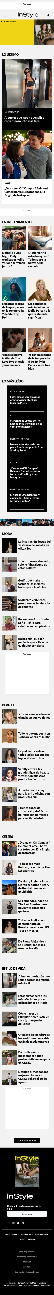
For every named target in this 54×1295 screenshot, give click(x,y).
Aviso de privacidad (27, 1251)
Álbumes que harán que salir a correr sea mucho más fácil (24, 119)
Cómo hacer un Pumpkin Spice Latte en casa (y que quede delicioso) (34, 1018)
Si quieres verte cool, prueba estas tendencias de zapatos (34, 603)
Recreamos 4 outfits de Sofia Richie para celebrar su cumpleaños (34, 622)
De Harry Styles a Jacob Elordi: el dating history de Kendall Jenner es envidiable (33, 886)
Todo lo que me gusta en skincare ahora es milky (34, 735)
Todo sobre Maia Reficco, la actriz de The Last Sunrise (34, 867)
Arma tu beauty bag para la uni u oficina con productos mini (34, 793)
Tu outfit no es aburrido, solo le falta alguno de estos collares (34, 564)
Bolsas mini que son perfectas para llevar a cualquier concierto (33, 642)
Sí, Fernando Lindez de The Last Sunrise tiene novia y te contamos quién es (26, 423)
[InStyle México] (28, 14)
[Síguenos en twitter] (18, 1222)
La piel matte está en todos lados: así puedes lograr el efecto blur (33, 754)
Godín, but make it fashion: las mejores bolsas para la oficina (32, 584)
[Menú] (4, 15)
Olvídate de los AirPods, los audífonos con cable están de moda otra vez (34, 1038)
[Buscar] (48, 15)
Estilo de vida (11, 112)
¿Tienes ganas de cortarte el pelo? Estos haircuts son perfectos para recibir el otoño (33, 813)
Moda (7, 534)
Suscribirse (27, 1213)
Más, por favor (27, 1140)
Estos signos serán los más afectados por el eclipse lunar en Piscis (25, 400)
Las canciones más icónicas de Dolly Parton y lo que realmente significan (39, 310)
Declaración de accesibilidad (27, 1272)
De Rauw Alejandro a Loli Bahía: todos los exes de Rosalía (32, 945)
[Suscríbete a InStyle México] (27, 31)
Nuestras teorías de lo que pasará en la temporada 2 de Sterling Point (13, 310)
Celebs (8, 183)
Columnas (31, 1239)
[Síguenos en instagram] (13, 1222)
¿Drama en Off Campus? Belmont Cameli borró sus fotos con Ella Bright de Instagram (26, 192)
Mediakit (27, 1262)
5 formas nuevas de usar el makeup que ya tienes (34, 715)
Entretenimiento (19, 439)
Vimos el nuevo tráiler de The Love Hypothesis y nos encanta (13, 360)
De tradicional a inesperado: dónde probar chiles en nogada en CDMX (34, 1057)
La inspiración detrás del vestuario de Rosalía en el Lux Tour (34, 545)
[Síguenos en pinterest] (23, 1222)
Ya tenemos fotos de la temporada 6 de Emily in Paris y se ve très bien (39, 361)
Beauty (8, 705)
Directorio (27, 1267)
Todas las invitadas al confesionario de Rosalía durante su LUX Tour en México (33, 925)
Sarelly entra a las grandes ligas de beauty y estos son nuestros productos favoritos (33, 774)
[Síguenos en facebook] (9, 1222)
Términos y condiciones (27, 1256)
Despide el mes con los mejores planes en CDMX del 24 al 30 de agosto (33, 1077)
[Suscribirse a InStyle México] (27, 1170)
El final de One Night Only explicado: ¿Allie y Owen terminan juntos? (13, 259)
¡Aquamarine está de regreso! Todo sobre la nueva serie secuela (38, 259)
